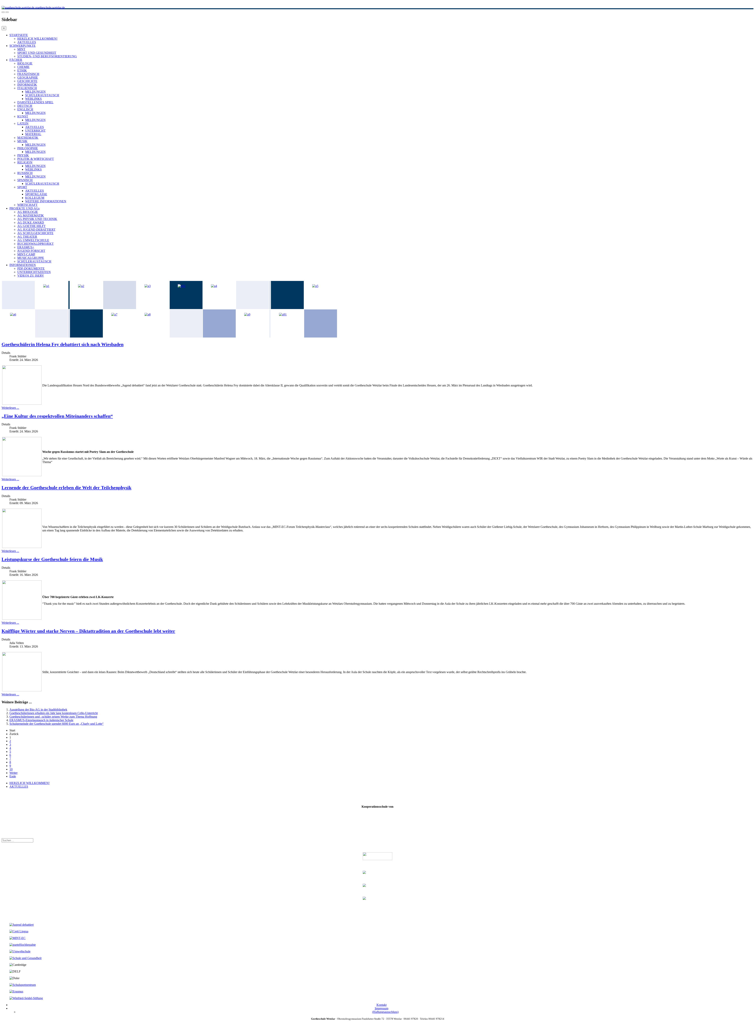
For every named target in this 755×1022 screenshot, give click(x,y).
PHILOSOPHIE (27, 148)
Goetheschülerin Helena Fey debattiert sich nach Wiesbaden (62, 344)
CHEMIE (23, 67)
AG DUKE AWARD (30, 222)
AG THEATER (27, 236)
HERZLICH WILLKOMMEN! (37, 38)
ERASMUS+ (25, 247)
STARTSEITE (18, 35)
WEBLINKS (33, 98)
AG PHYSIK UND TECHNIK (37, 219)
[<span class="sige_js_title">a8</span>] (148, 314)
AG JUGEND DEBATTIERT (36, 229)
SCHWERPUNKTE (22, 45)
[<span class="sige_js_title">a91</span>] (283, 314)
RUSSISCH (25, 173)
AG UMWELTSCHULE (33, 240)
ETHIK (22, 70)
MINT (21, 49)
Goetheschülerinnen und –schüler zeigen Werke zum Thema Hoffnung (53, 716)
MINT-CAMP (26, 254)
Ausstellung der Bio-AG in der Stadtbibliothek (38, 709)
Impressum (381, 1008)
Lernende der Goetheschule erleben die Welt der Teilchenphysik (66, 487)
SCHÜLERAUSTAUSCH (42, 95)
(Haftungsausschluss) (385, 1012)
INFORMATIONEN (22, 265)
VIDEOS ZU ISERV (30, 275)
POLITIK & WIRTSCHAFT (35, 159)
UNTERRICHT (35, 130)
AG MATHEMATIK (30, 215)
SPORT (22, 187)
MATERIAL (33, 134)
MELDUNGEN (35, 91)
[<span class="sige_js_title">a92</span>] (181, 286)
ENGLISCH (25, 109)
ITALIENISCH (27, 88)
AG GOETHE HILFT (31, 226)
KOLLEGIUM (34, 197)
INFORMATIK (27, 84)
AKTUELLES (26, 42)
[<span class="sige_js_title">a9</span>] (247, 314)
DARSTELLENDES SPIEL (35, 102)
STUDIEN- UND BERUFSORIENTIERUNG (47, 56)
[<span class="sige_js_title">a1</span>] (46, 286)
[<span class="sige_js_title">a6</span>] (13, 314)
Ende (12, 776)
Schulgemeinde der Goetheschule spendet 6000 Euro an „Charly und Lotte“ (56, 723)
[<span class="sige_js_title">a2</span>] (81, 286)
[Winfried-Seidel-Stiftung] (26, 998)
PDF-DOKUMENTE (31, 268)
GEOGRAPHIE (27, 77)
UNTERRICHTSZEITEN (34, 272)
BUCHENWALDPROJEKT (35, 243)
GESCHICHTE (27, 81)
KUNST (22, 116)
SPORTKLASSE (36, 194)
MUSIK (22, 141)
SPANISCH (25, 180)
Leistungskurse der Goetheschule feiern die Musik (52, 559)
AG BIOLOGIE (27, 212)
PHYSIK (23, 155)
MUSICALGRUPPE (30, 258)
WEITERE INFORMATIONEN (45, 201)
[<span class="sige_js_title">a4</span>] (214, 286)
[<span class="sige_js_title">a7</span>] (114, 314)
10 (11, 769)
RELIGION (24, 162)
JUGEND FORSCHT (31, 250)
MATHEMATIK (27, 137)
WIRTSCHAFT (27, 204)
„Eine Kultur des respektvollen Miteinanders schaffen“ (57, 416)
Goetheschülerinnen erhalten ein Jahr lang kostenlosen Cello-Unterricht (53, 713)
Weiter (13, 772)
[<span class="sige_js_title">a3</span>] (148, 286)
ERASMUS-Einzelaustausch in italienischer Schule (41, 720)
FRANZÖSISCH (28, 74)
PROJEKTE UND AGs (24, 208)
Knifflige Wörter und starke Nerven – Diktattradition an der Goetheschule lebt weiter (88, 631)
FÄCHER (15, 59)
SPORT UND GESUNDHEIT (36, 52)
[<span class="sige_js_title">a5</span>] (315, 286)
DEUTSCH (24, 105)
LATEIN (23, 123)
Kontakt (382, 1004)
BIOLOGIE (24, 63)
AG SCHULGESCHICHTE (35, 233)
